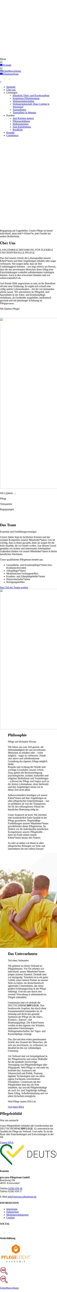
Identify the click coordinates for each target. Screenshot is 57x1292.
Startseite (10, 87)
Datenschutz (12, 1212)
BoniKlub (18, 129)
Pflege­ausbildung (21, 121)
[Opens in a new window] (16, 1263)
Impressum (11, 1209)
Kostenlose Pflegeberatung (26, 98)
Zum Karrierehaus (22, 126)
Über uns (11, 89)
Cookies (10, 1217)
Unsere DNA (6, 1142)
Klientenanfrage (11, 74)
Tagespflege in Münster (24, 112)
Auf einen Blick (16, 1107)
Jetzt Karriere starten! (23, 118)
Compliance (12, 135)
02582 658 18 (15, 1188)
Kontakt (10, 132)
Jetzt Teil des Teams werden (14, 587)
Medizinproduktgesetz (17, 1214)
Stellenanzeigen (20, 124)
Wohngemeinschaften (23, 101)
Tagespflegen (19, 109)
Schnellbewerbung (11, 71)
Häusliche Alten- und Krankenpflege (31, 95)
